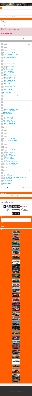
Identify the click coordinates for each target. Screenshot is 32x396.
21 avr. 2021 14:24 (12, 178)
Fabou (9, 126)
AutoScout (4, 65)
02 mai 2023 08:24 (13, 124)
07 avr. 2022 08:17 (12, 141)
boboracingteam (11, 93)
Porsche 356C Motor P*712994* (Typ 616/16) (9, 142)
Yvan (9, 78)
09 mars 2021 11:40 (13, 184)
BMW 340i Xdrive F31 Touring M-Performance (10, 140)
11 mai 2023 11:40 (13, 121)
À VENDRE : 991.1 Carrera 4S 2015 (8, 101)
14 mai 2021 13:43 (13, 158)
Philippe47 (10, 115)
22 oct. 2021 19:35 (13, 146)
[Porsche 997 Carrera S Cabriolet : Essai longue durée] (16, 366)
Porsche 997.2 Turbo (6, 160)
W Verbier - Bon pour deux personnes (8, 151)
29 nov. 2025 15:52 (13, 55)
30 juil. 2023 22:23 (14, 115)
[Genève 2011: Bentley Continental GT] (16, 380)
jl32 (9, 87)
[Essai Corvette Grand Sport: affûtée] (16, 300)
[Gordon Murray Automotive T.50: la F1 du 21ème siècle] (16, 361)
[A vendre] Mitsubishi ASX (7, 137)
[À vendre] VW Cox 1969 (6, 83)
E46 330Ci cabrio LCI (6, 98)
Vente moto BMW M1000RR (7, 92)
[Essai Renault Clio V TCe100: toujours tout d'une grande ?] (16, 238)
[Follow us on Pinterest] (18, 394)
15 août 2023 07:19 (13, 110)
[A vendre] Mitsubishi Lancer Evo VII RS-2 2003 (10, 80)
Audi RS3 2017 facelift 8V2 (7, 68)
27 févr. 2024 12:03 (12, 87)
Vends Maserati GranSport (7, 183)
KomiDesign (21, 391)
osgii (9, 52)
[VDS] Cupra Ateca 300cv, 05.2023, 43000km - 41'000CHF (11, 62)
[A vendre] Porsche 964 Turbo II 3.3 (8, 89)
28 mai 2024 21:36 (13, 84)
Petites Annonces (5, 25)
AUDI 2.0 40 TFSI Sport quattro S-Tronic (9, 48)
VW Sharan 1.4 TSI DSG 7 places (8, 117)
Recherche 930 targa (6, 74)
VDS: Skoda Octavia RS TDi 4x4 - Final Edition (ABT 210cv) (11, 134)
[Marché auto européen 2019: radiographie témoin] (16, 247)
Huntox (10, 146)
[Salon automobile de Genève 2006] (16, 304)
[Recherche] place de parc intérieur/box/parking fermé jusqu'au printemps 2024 (15, 95)
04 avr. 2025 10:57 (12, 69)
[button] (22, 38)
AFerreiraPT (10, 161)
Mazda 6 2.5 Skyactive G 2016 (7, 120)
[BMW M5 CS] (16, 290)
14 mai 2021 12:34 (14, 161)
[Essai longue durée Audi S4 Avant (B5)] (16, 314)
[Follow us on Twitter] (14, 394)
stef (9, 69)
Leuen (9, 49)
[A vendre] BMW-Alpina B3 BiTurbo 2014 (9, 77)
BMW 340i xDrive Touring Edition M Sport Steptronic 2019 (11, 109)
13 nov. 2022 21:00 (13, 129)
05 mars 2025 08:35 (12, 72)
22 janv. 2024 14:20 (14, 90)
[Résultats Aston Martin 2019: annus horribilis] (16, 266)
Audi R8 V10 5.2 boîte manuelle (7, 148)
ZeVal (9, 63)
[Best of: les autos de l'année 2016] (16, 338)
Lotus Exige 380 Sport (6, 131)
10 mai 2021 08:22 (13, 175)
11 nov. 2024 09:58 (13, 78)
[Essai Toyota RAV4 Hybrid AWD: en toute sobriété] (16, 271)
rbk (9, 66)
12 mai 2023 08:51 (13, 118)
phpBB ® (13, 391)
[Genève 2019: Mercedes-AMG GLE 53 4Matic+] (16, 352)
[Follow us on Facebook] (12, 394)
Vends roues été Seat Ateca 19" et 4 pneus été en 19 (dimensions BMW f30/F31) (15, 177)
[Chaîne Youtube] (20, 394)
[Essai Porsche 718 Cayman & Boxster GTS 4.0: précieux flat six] (16, 243)
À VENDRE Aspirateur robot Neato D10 (9, 86)
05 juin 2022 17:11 (13, 138)
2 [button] (24, 38)
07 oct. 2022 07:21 (14, 132)
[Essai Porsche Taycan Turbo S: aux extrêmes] (16, 252)
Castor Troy (10, 132)
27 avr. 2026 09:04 (13, 52)
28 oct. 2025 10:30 (13, 63)
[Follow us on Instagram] (16, 394)
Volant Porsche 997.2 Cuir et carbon (8, 157)
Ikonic (9, 166)
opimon (10, 164)
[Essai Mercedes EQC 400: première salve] (16, 357)
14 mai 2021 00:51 (13, 166)
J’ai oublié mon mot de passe (4, 222)
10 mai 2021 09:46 (12, 172)
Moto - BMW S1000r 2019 (7, 154)
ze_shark (10, 43)
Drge (9, 149)
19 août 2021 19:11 (16, 155)
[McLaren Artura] (16, 276)
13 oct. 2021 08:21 (13, 149)
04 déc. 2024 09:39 (13, 75)
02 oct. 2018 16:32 (14, 43)
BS (9, 81)
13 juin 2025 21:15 (12, 66)
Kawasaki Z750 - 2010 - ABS (7, 112)
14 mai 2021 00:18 (13, 169)
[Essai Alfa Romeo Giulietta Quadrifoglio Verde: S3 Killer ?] (16, 371)
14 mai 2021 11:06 (13, 164)
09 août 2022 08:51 (13, 135)
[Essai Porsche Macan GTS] (16, 285)
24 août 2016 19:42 (14, 46)
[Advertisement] (16, 13)
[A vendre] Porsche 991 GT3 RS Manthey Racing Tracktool (11, 60)
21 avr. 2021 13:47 (13, 181)
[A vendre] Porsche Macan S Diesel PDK (9, 123)
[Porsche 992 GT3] (16, 281)
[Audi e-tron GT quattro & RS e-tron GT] (16, 257)
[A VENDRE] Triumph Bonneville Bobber (9, 51)
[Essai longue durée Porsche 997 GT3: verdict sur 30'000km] (16, 376)
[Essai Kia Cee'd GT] (16, 333)
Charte (15, 32)
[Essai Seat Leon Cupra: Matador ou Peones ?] (16, 347)
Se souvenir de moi (3, 223)
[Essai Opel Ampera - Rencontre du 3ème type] (16, 309)
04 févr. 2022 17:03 (13, 143)
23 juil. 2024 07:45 (12, 81)
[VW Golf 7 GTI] (16, 342)
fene (9, 118)
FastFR (9, 55)
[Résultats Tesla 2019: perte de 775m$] (16, 262)
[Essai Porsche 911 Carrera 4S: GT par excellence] (16, 319)
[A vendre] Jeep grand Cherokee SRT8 (8, 71)
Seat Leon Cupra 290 (6, 145)
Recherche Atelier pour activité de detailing (9, 57)
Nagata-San (10, 46)
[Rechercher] (29, 1)
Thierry (10, 129)
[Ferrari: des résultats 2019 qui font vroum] (16, 233)
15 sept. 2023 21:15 (12, 107)
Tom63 (9, 184)
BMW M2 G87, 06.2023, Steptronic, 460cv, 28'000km (10, 54)
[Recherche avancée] (31, 1)
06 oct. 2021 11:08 (12, 152)
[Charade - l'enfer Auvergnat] (16, 323)
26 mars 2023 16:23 (13, 126)
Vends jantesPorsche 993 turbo (7, 174)
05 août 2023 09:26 (13, 113)
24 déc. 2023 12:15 (16, 93)
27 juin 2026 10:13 (13, 49)
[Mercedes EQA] (16, 295)
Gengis (10, 75)
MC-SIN (10, 110)
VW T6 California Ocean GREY (7, 180)
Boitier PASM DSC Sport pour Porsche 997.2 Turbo (10, 163)
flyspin (10, 124)
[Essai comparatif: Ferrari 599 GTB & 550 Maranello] (16, 328)
